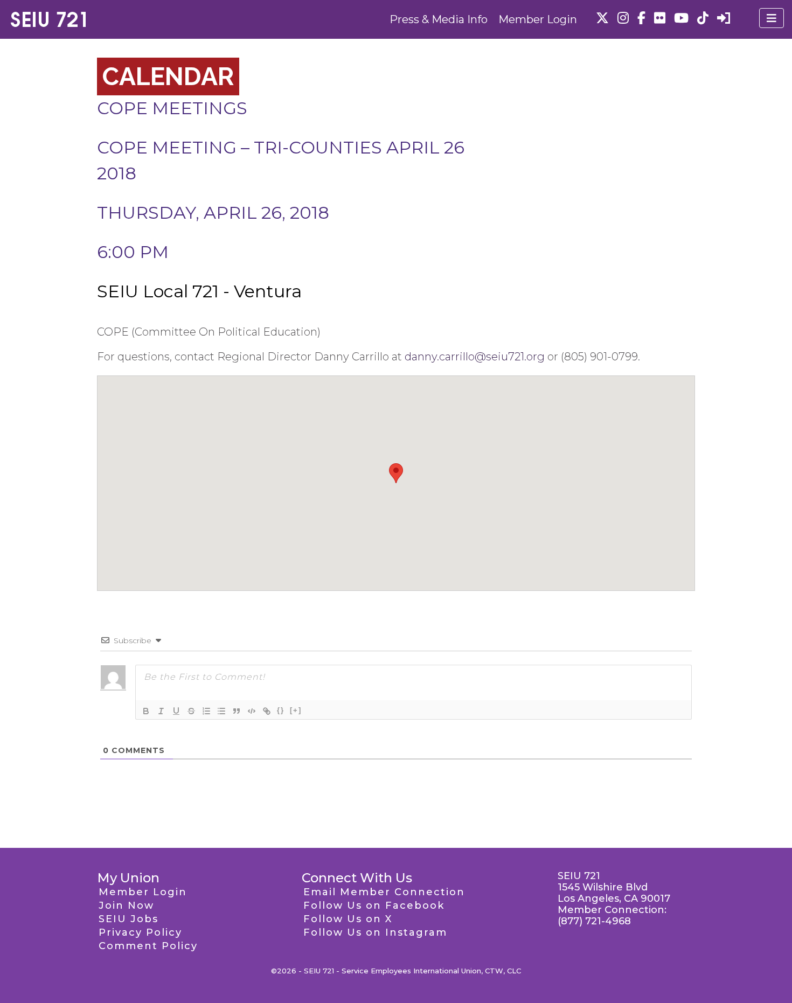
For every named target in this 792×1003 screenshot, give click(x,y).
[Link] (266, 711)
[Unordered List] (221, 711)
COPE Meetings (172, 108)
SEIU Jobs (128, 919)
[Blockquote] (236, 711)
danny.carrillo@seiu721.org (475, 356)
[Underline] (176, 711)
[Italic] (161, 711)
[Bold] (146, 711)
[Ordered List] (206, 711)
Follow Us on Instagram (375, 932)
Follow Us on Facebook (373, 905)
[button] (396, 473)
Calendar (168, 76)
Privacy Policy (140, 932)
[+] (296, 710)
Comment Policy (148, 946)
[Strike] (191, 711)
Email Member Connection (384, 892)
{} (280, 710)
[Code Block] (251, 711)
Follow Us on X (347, 919)
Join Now (126, 905)
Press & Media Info (439, 19)
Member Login (537, 19)
